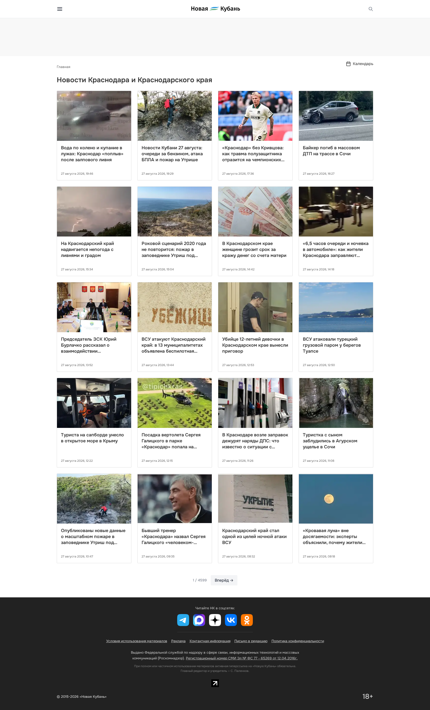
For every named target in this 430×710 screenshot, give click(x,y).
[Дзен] (215, 620)
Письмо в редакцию (251, 641)
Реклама (178, 641)
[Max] (199, 620)
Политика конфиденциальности (297, 641)
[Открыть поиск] (370, 8)
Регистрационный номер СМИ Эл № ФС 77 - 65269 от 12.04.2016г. (242, 658)
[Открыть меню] (60, 9)
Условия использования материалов (136, 641)
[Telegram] (183, 620)
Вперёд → (224, 580)
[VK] (231, 620)
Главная (63, 67)
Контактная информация (210, 641)
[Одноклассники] (247, 620)
